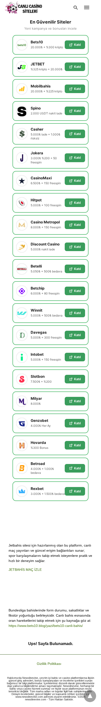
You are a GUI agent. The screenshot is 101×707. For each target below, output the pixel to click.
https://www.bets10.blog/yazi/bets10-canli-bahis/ (46, 626)
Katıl (77, 45)
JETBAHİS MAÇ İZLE (25, 570)
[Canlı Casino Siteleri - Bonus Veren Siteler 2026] (23, 7)
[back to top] (90, 696)
